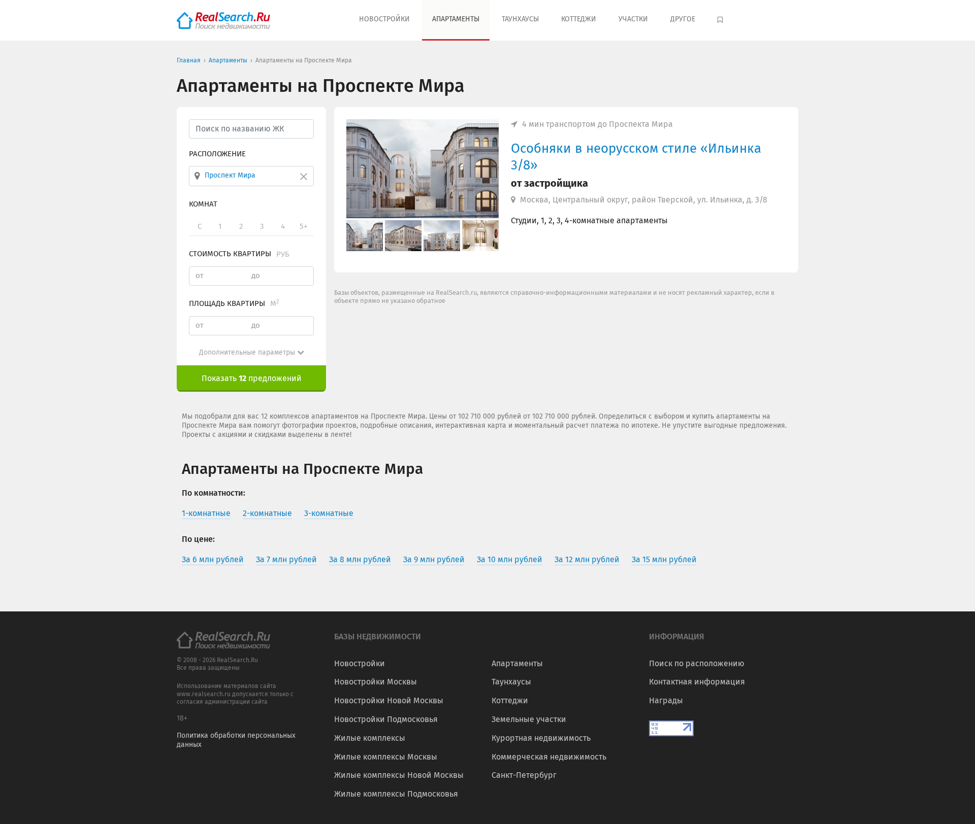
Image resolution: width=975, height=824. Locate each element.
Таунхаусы (520, 19)
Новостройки (384, 19)
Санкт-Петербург (524, 775)
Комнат (203, 204)
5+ (303, 226)
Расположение (217, 153)
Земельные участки (529, 719)
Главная (189, 60)
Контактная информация (697, 681)
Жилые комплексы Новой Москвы (399, 775)
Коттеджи (578, 19)
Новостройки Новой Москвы (388, 700)
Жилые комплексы (369, 738)
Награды (666, 700)
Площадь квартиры (234, 303)
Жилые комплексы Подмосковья (396, 794)
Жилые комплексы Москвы (385, 757)
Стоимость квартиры (239, 253)
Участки (633, 19)
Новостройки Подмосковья (386, 719)
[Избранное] (721, 20)
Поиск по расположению (696, 663)
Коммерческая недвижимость (549, 757)
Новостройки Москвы (375, 681)
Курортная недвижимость (541, 738)
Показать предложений (252, 378)
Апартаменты (455, 19)
